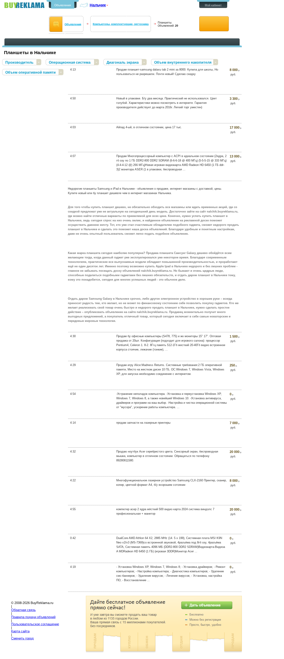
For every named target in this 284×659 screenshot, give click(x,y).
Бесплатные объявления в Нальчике (24, 5)
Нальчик (98, 5)
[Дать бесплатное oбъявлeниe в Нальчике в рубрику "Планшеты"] (214, 23)
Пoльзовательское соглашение (35, 624)
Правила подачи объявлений (33, 617)
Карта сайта (20, 631)
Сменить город (22, 638)
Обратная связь (23, 610)
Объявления (62, 5)
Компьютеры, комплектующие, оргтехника (121, 24)
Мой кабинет (213, 5)
